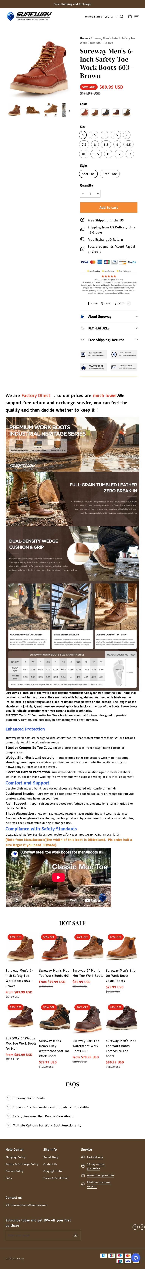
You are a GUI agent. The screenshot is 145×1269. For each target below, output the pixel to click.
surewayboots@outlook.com (29, 1205)
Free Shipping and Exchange (72, 4)
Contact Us (50, 1164)
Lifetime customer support (98, 1184)
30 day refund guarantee (96, 1166)
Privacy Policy (14, 1171)
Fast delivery (95, 1157)
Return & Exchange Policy (22, 1164)
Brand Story (50, 1157)
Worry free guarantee (100, 1175)
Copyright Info (52, 1171)
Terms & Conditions (55, 1178)
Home (84, 38)
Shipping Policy (15, 1157)
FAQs (9, 1178)
